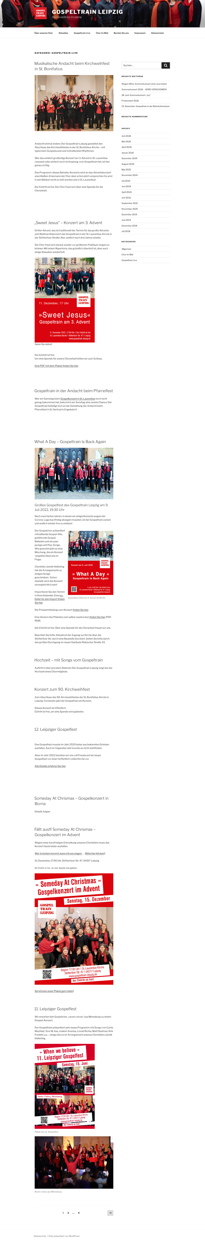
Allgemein (126, 249)
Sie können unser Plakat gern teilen (54, 991)
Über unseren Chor (43, 33)
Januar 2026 (128, 152)
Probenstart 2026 (130, 100)
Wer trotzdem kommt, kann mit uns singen (58, 853)
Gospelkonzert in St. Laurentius (77, 398)
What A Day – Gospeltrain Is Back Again (70, 441)
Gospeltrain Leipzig (87, 12)
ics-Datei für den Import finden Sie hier (50, 599)
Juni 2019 (126, 220)
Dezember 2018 (129, 225)
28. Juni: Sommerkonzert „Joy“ (136, 95)
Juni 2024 (126, 186)
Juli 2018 (126, 231)
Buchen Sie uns (121, 33)
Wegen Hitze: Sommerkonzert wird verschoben (144, 84)
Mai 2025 (126, 169)
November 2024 (130, 175)
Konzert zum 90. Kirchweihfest (62, 689)
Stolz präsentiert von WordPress (64, 1236)
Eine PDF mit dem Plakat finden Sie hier (56, 365)
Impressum (140, 33)
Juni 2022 (126, 197)
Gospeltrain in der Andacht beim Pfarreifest (73, 390)
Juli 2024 (126, 181)
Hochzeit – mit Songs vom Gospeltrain (68, 660)
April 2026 (127, 147)
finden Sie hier (80, 609)
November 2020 (130, 209)
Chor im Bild (102, 33)
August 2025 (128, 164)
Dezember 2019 (129, 214)
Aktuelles (63, 33)
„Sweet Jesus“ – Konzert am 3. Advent (68, 222)
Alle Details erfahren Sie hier (50, 766)
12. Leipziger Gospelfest (55, 729)
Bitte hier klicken (95, 853)
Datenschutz (157, 33)
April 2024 (127, 192)
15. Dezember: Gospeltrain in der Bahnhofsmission (146, 106)
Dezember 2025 (129, 158)
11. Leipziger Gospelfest (55, 1008)
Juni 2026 (126, 136)
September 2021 (130, 203)
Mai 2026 (126, 141)
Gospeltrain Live (82, 33)
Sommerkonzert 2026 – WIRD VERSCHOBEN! (144, 89)
